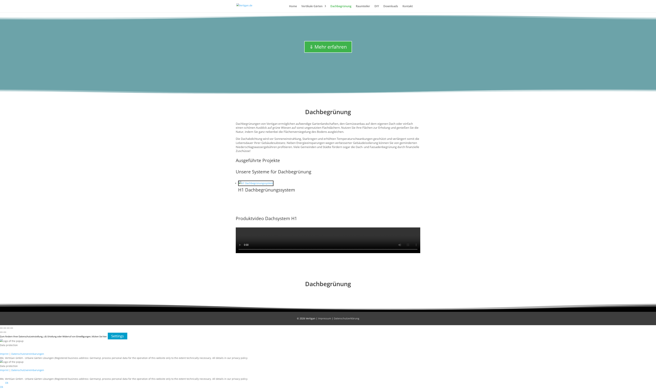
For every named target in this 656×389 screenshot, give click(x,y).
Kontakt (407, 6)
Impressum (324, 318)
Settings (117, 336)
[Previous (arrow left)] (1, 332)
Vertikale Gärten (312, 6)
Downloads (390, 6)
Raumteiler (363, 6)
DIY (376, 6)
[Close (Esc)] (11, 328)
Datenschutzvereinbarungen (27, 353)
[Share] (8, 328)
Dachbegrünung (340, 6)
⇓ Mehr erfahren (328, 46)
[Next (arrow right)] (4, 332)
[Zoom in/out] (1, 328)
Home (293, 6)
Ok (6, 382)
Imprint (4, 353)
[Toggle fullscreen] (4, 328)
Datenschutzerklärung (346, 318)
